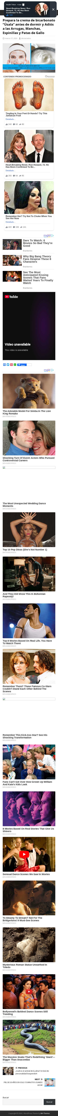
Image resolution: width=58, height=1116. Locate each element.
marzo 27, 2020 (11, 38)
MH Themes (45, 1113)
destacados (26, 38)
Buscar (6, 1097)
